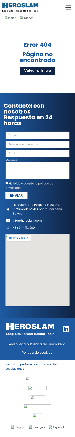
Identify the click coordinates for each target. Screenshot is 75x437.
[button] (68, 7)
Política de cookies (37, 352)
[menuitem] (10, 17)
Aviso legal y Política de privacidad (37, 344)
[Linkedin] (66, 329)
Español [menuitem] (58, 427)
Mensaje (11, 160)
